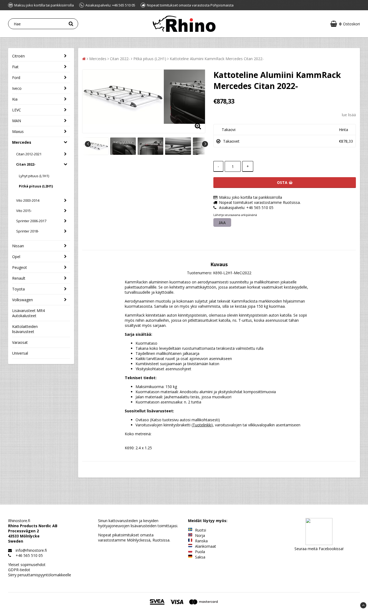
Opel (16, 256)
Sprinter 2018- (27, 231)
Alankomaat (205, 546)
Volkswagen (22, 299)
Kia (15, 99)
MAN (16, 120)
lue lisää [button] (349, 114)
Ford (16, 77)
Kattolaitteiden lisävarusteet (25, 329)
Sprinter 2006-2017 (31, 220)
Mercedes (21, 142)
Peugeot (19, 267)
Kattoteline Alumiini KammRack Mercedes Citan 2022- (217, 58)
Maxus (18, 131)
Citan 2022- (26, 164)
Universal (20, 353)
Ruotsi (200, 530)
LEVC (16, 109)
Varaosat (20, 342)
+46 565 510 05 (29, 555)
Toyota (18, 289)
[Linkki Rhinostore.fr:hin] (190, 540)
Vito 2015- (24, 210)
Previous (88, 144)
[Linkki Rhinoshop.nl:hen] (190, 546)
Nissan (18, 245)
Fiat (15, 66)
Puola (200, 551)
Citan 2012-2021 (28, 154)
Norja (200, 535)
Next (205, 144)
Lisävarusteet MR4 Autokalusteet (28, 313)
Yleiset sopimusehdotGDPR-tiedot (27, 567)
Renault (18, 278)
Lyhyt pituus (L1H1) (34, 175)
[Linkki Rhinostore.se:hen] (190, 530)
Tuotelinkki (202, 424)
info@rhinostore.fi (31, 550)
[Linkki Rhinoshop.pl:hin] (190, 551)
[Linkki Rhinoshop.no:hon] (190, 535)
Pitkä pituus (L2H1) (36, 186)
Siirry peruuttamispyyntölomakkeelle (39, 574)
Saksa (200, 557)
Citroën (18, 56)
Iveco (17, 88)
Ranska (201, 540)
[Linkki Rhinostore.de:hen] (190, 557)
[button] (345, 24)
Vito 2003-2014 (27, 200)
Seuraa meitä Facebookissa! (318, 548)
